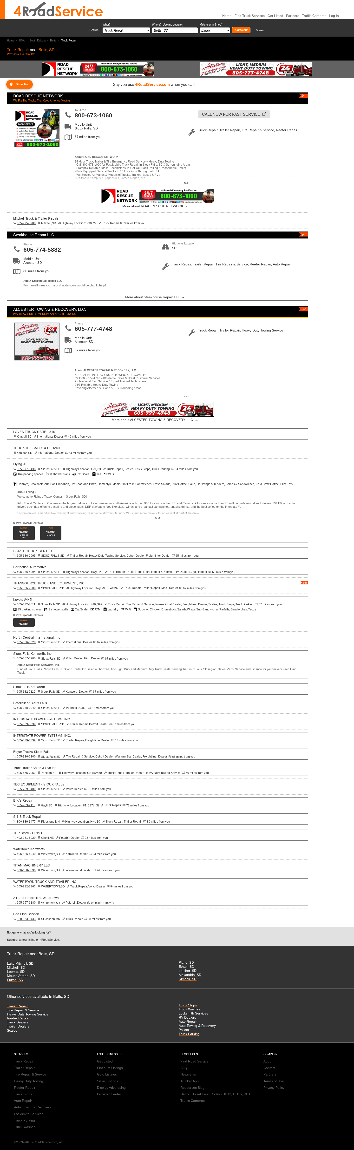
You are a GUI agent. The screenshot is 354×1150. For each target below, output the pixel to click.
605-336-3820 (26, 642)
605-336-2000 (26, 588)
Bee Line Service (26, 913)
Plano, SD (186, 962)
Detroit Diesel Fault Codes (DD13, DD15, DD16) (217, 1094)
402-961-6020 (26, 837)
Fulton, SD (15, 980)
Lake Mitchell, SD (20, 963)
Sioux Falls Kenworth (29, 686)
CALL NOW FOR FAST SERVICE (231, 114)
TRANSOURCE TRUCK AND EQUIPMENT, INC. (49, 583)
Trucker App (189, 1081)
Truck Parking (189, 1034)
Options (260, 30)
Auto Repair (188, 1021)
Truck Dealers (17, 1022)
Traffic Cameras (314, 16)
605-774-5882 (42, 249)
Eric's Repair (23, 800)
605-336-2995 (26, 555)
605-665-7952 (26, 772)
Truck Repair (23, 1061)
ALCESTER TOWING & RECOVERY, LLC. (49, 309)
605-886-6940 (26, 853)
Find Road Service (194, 1061)
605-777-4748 (93, 328)
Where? (167, 24)
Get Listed (275, 16)
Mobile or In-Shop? (211, 24)
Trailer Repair (17, 1006)
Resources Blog (192, 1087)
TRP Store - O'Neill (27, 832)
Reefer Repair (17, 1018)
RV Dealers (187, 1017)
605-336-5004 (26, 571)
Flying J (19, 463)
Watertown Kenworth (29, 848)
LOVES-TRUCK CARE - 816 (34, 431)
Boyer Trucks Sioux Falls (31, 751)
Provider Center (109, 1094)
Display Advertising (111, 1087)
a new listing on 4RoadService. (33, 939)
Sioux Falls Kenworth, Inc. (32, 653)
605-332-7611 (26, 604)
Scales (12, 1030)
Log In (334, 16)
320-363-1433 (26, 919)
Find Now (241, 30)
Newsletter (188, 1074)
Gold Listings (107, 1074)
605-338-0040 (26, 707)
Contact (269, 1068)
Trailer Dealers (18, 1026)
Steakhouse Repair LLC (33, 234)
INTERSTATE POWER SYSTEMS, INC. (42, 719)
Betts (53, 40)
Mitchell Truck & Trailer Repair (35, 218)
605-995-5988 (26, 223)
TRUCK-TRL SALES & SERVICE (37, 447)
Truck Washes (189, 1009)
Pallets (184, 1030)
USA (22, 40)
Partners (292, 16)
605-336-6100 (26, 756)
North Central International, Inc (36, 637)
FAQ (183, 1068)
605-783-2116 (26, 805)
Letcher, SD (188, 971)
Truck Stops (188, 1005)
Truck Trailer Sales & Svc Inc (34, 767)
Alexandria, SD (190, 975)
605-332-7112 (26, 691)
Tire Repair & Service (23, 1010)
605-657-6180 (26, 902)
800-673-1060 (93, 115)
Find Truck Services (250, 16)
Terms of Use (273, 1081)
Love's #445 (22, 599)
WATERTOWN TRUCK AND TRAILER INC (44, 881)
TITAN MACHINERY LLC (31, 865)
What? (106, 24)
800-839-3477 (26, 821)
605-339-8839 (26, 724)
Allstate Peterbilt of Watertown (36, 897)
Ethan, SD (186, 966)
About (267, 1061)
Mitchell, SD (16, 967)
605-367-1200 (26, 658)
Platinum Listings (110, 1068)
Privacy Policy (273, 1087)
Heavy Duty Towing (28, 1081)
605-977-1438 (26, 469)
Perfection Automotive (29, 566)
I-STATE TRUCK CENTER (32, 550)
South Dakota (37, 40)
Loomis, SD (16, 972)
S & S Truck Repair (27, 816)
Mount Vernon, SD (21, 976)
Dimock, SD (188, 979)
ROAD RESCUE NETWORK (38, 96)
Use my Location (173, 24)
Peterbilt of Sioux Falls (30, 702)
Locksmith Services (193, 1013)
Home (10, 40)
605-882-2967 (26, 886)
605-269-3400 (26, 789)
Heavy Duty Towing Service (27, 1014)
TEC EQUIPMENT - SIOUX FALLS (39, 784)
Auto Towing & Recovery (197, 1026)
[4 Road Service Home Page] (58, 9)
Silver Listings (107, 1081)
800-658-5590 (26, 870)
